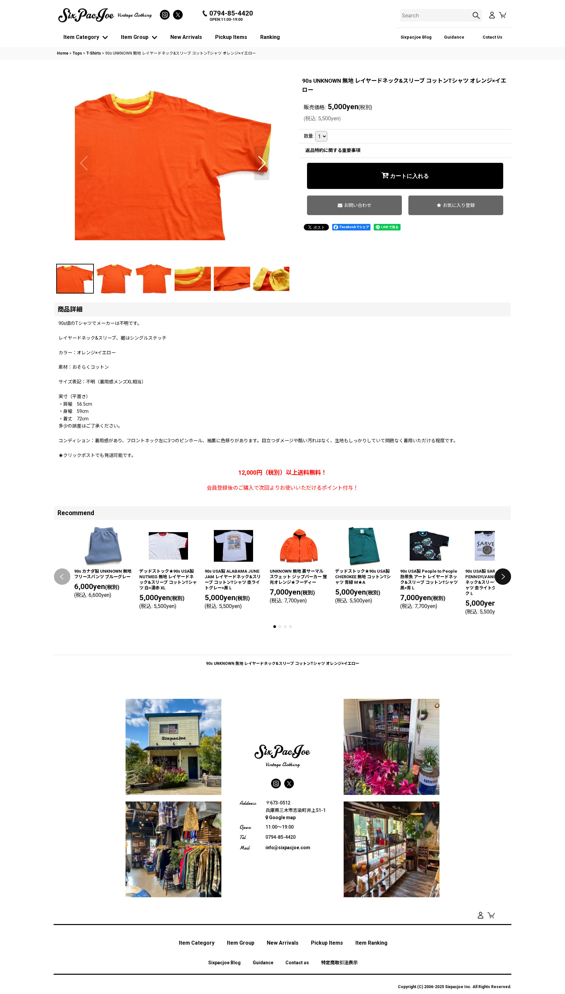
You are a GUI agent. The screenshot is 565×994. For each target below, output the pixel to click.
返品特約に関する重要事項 (332, 150)
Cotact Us (492, 37)
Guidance (454, 37)
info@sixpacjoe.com (287, 847)
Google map (282, 817)
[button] (84, 163)
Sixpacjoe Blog (416, 37)
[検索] (477, 15)
